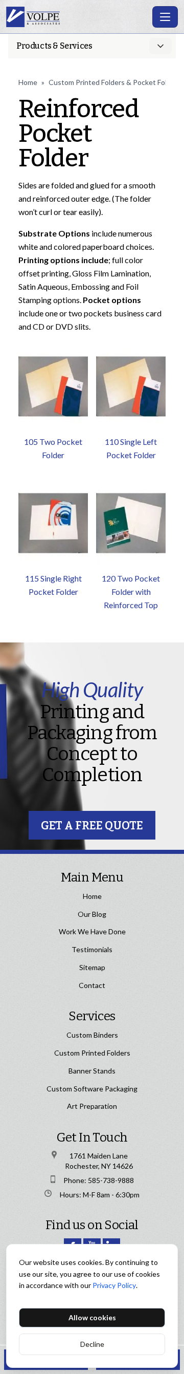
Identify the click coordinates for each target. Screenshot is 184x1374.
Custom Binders (92, 1034)
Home (27, 82)
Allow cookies (92, 1317)
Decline (92, 1344)
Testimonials (92, 949)
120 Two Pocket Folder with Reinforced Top (131, 591)
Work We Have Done (92, 931)
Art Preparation (92, 1106)
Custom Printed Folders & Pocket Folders (115, 82)
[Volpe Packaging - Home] (77, 17)
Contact (92, 985)
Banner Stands (92, 1070)
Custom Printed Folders (92, 1052)
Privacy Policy (114, 1285)
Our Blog (92, 914)
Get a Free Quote (92, 825)
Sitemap (92, 967)
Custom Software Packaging (92, 1088)
